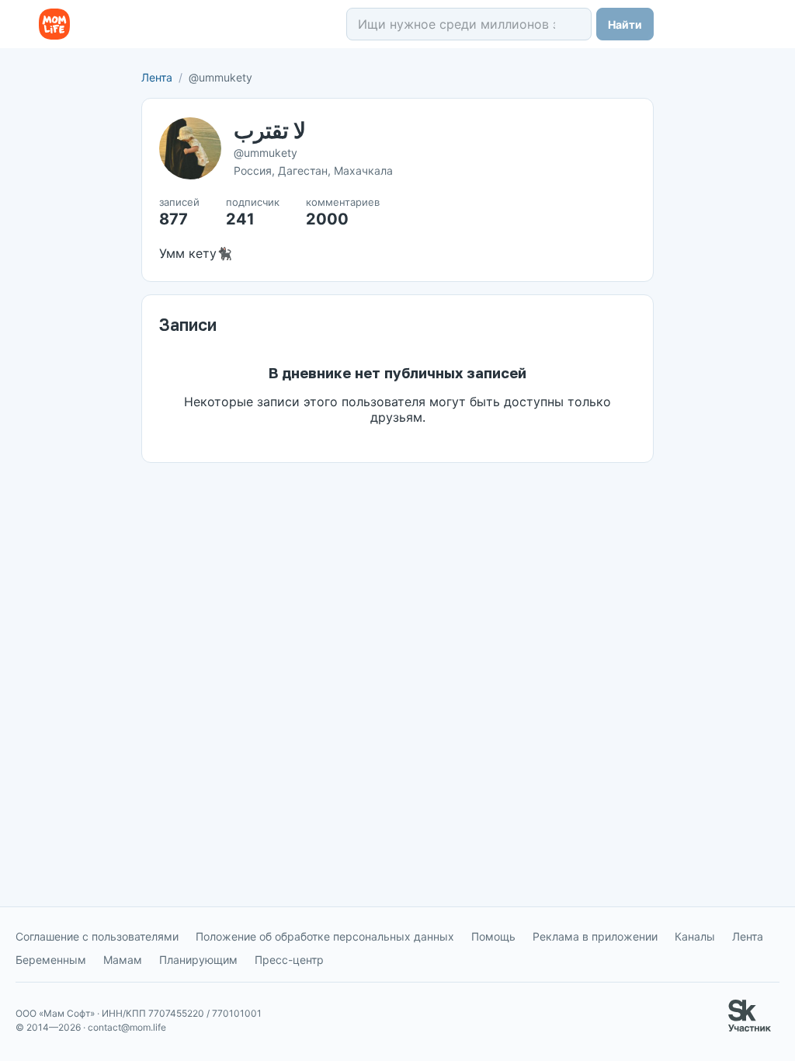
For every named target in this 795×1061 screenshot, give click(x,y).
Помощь (493, 936)
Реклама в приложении (595, 936)
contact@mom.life (127, 1027)
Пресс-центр (289, 959)
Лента (156, 77)
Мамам (122, 959)
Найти (625, 24)
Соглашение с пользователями (97, 936)
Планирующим (198, 959)
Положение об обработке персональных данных (325, 936)
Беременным (51, 959)
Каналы (695, 936)
